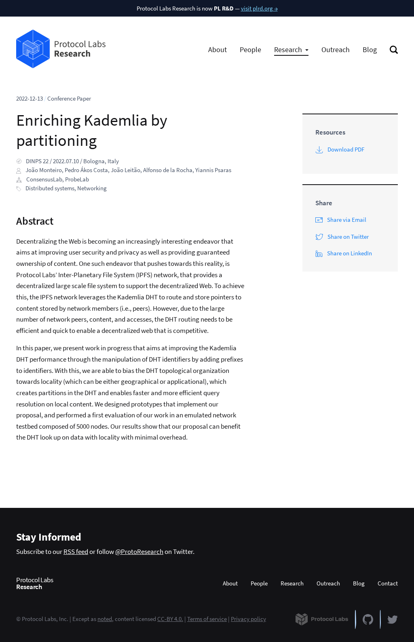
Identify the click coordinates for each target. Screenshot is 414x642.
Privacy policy (248, 619)
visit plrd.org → (259, 8)
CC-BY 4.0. (170, 619)
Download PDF (345, 149)
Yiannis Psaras (213, 170)
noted (104, 619)
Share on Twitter (348, 236)
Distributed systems (49, 188)
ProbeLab (77, 179)
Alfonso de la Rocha (167, 170)
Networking (92, 188)
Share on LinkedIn (349, 253)
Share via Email (346, 219)
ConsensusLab (44, 179)
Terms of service (207, 619)
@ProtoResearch (139, 551)
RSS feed (75, 551)
